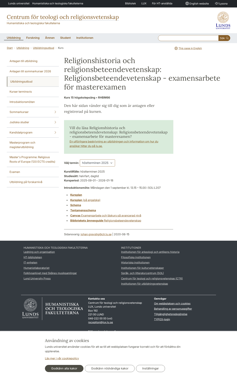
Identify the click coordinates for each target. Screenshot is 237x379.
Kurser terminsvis (21, 91)
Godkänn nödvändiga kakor (109, 368)
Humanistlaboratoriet (36, 268)
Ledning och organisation (39, 252)
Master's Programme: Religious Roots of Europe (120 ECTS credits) (32, 159)
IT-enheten (30, 262)
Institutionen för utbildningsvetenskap (144, 283)
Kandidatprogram (21, 132)
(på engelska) (85, 200)
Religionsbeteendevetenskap (105, 220)
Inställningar (150, 368)
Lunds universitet (18, 3)
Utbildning (22, 48)
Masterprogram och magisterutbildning (22, 145)
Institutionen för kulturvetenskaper (142, 268)
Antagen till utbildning (23, 61)
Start (10, 48)
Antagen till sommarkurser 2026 (30, 71)
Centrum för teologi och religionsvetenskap (63, 17)
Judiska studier (19, 122)
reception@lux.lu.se (100, 322)
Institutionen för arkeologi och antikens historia (150, 252)
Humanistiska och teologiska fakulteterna (57, 3)
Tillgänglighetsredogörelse (170, 314)
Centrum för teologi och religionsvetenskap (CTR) (152, 278)
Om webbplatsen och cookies (172, 303)
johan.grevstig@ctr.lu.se (96, 234)
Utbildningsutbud (43, 48)
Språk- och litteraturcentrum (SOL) (142, 273)
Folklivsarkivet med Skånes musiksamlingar (50, 273)
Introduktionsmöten (22, 102)
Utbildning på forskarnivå (26, 182)
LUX (143, 3)
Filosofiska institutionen (136, 257)
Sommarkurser (19, 112)
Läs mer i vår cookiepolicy (62, 358)
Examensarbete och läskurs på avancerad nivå (105, 215)
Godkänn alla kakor (64, 368)
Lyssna (223, 3)
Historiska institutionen (135, 262)
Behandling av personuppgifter (173, 308)
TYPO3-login (162, 319)
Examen (15, 172)
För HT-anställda (162, 3)
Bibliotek (130, 3)
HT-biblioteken (33, 257)
